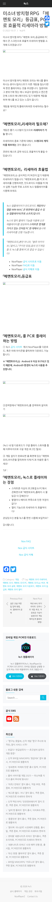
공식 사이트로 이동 (32, 261)
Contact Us (32, 896)
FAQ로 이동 (29, 265)
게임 (17, 580)
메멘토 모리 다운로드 (25, 586)
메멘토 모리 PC (20, 583)
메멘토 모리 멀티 (15, 590)
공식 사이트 (16, 347)
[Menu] (4, 4)
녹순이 (22, 31)
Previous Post (16, 606)
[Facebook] (47, 18)
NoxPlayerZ (20, 896)
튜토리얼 (38, 891)
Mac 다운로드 (39, 676)
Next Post (35, 610)
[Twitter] (47, 24)
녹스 (26, 3)
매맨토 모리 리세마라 (38, 580)
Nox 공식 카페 (26, 555)
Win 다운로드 (17, 676)
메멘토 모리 (8, 583)
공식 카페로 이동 (31, 269)
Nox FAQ (26, 541)
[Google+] (47, 27)
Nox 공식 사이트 (26, 548)
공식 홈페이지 (16, 891)
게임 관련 (28, 891)
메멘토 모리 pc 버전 (36, 583)
